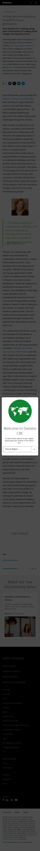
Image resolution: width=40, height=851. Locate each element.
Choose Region (11, 449)
